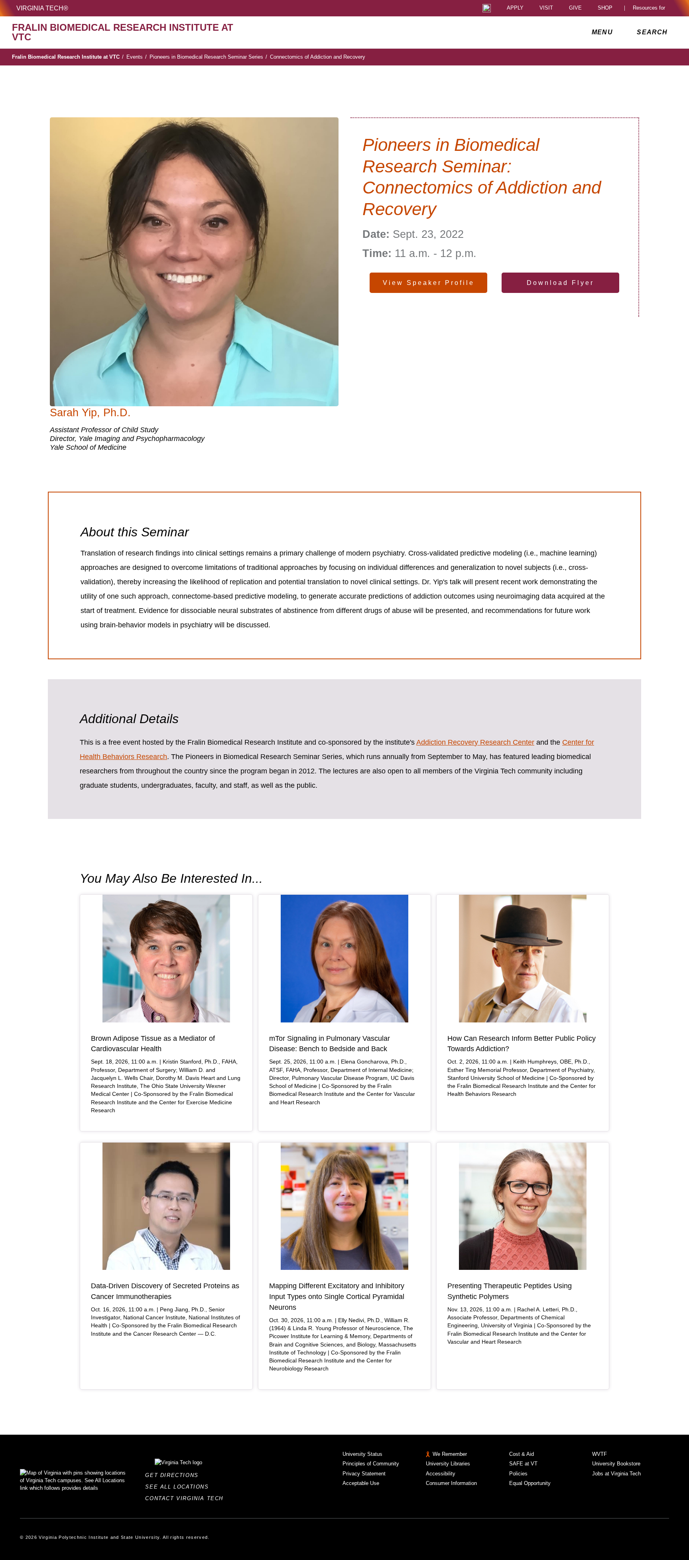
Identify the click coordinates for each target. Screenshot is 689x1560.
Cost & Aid (521, 1454)
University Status (362, 1454)
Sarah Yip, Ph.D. (90, 413)
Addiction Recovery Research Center (475, 742)
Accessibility (440, 1474)
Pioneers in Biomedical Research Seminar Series (208, 57)
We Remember (450, 1454)
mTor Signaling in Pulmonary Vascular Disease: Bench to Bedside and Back (329, 1043)
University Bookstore (616, 1464)
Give (575, 8)
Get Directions (174, 1475)
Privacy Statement (364, 1474)
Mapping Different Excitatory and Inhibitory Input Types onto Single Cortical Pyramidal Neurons (336, 1296)
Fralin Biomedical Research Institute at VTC (68, 57)
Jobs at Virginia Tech (616, 1474)
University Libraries (448, 1464)
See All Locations (179, 1487)
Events (136, 57)
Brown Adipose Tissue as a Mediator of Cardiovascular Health (153, 1043)
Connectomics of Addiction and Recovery (317, 57)
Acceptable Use (361, 1483)
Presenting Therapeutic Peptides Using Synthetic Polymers (509, 1291)
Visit (546, 8)
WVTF (599, 1454)
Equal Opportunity (530, 1483)
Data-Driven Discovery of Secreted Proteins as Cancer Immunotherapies (165, 1291)
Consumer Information (451, 1483)
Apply (515, 8)
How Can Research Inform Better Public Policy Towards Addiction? (521, 1043)
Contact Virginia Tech (186, 1498)
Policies (518, 1474)
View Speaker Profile (428, 282)
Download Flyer (560, 282)
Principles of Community (371, 1464)
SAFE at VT (523, 1464)
